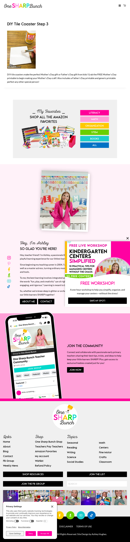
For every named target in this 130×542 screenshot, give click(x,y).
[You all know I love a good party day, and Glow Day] (10, 497)
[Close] (127, 238)
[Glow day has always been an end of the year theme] (41, 497)
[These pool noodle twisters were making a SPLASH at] (26, 497)
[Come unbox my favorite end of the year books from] (57, 497)
